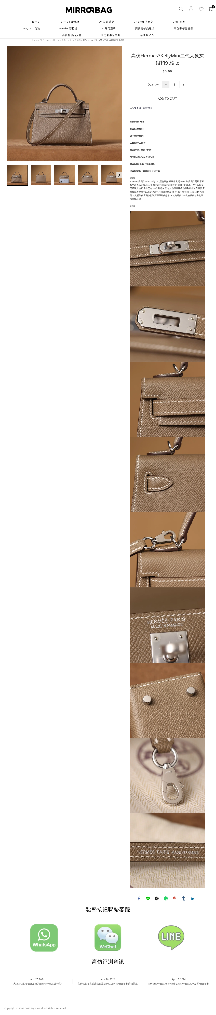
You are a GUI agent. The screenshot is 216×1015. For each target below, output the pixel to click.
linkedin (192, 898)
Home (35, 40)
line (147, 898)
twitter (156, 898)
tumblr (183, 898)
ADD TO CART (167, 98)
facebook (138, 898)
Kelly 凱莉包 (75, 40)
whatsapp (165, 898)
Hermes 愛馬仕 (60, 40)
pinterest (174, 898)
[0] (210, 9)
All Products (45, 40)
